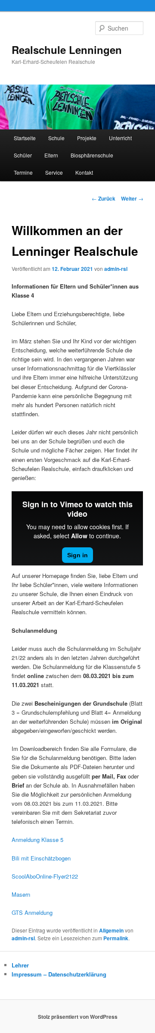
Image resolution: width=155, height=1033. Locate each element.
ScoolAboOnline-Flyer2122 (45, 876)
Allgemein (111, 930)
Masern (21, 894)
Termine (23, 172)
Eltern (51, 155)
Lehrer (20, 965)
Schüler (23, 155)
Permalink (115, 938)
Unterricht (120, 137)
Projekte (86, 137)
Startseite (25, 137)
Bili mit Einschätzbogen (41, 858)
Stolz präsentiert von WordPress (78, 1016)
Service (54, 172)
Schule (56, 137)
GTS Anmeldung (32, 912)
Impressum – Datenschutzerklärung (59, 974)
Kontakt (84, 172)
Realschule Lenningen (67, 49)
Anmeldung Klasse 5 (37, 839)
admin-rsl (115, 269)
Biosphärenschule (92, 155)
